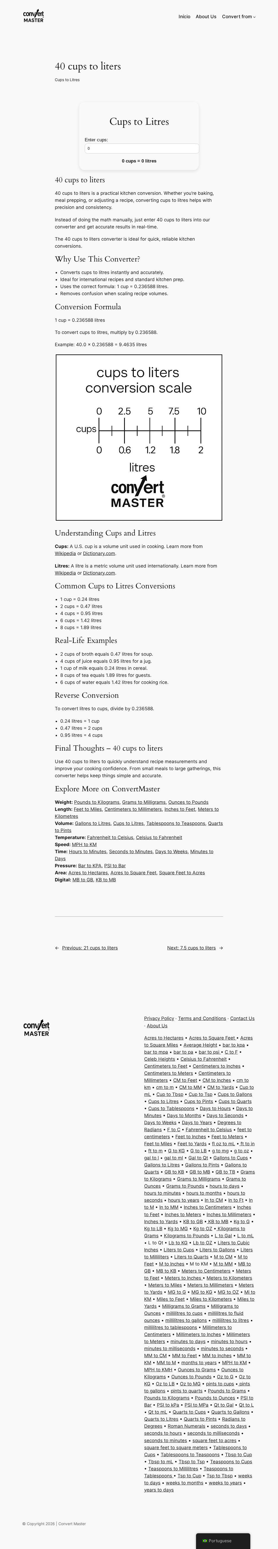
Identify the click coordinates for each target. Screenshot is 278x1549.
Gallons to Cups (230, 1158)
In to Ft (236, 1200)
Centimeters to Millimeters (133, 809)
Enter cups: (96, 139)
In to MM (168, 1207)
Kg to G (242, 1221)
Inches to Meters (183, 1214)
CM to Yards (220, 1087)
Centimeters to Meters (168, 1073)
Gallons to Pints (202, 1165)
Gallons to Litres (92, 823)
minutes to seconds (222, 1348)
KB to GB (193, 1221)
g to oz (241, 1150)
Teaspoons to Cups (231, 1461)
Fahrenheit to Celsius (110, 837)
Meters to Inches (184, 1278)
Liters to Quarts (191, 1257)
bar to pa (183, 1052)
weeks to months (184, 1483)
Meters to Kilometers (229, 1278)
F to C (173, 1129)
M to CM (223, 1257)
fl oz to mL (223, 1143)
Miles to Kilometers (211, 1299)
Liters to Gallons (217, 1249)
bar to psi (210, 1052)
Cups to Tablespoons (171, 1108)
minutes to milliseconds (169, 1348)
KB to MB (106, 879)
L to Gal (223, 1235)
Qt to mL (157, 1412)
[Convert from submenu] (254, 16)
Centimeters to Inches (217, 1066)
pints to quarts (187, 1391)
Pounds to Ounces (215, 1398)
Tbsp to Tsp (192, 1461)
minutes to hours (229, 1341)
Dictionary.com (99, 553)
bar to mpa (156, 1052)
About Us (157, 1025)
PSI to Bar (115, 865)
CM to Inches (217, 1080)
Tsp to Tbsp (220, 1475)
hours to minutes (162, 1193)
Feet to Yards (192, 1143)
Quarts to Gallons (230, 1412)
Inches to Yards (161, 1221)
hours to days (224, 1186)
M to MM (223, 1264)
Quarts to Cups (189, 1412)
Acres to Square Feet (133, 872)
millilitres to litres (230, 1320)
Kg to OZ (202, 1228)
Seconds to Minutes (131, 851)
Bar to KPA (90, 865)
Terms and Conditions (202, 1018)
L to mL (245, 1235)
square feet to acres (214, 1440)
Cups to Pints (198, 1101)
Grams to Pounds (185, 1186)
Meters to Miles (165, 1285)
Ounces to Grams (197, 1369)
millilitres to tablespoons (170, 1327)
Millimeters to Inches (198, 1334)
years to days (159, 1490)
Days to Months (184, 1115)
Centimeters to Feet (165, 1066)
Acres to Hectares (88, 872)
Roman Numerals (186, 1426)
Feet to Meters (227, 1136)
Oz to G (225, 1376)
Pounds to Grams (227, 1391)
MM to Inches (217, 1355)
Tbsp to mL (160, 1461)
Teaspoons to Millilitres (173, 1468)
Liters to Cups (179, 1249)
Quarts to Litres (161, 1419)
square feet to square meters (176, 1447)
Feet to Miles (88, 809)
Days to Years (197, 1122)
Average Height (200, 1045)
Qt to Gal (223, 1405)
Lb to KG (178, 1242)
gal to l (151, 1158)
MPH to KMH (158, 1369)
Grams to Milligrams (144, 802)
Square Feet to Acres (182, 872)
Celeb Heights (159, 1059)
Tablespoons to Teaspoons (175, 823)
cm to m (165, 1087)
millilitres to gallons (186, 1320)
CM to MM (190, 1087)
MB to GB (82, 879)
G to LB (198, 1150)
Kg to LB (153, 1228)
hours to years (183, 1200)
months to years (199, 1362)
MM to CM (155, 1355)
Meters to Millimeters (210, 1285)
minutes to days (188, 1341)
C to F (231, 1052)
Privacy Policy (159, 1018)
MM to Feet (184, 1355)
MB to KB (166, 1271)
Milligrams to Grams (184, 1306)
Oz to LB (165, 1384)
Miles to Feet (171, 1299)
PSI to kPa (168, 1405)
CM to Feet (185, 1080)
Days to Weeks (171, 851)
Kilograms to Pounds (186, 1235)
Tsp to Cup (189, 1475)
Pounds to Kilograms (96, 802)
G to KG (176, 1150)
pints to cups (220, 1384)
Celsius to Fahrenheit (159, 837)
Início (184, 16)
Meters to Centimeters (206, 1271)
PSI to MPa (196, 1405)
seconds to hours (163, 1433)
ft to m (155, 1150)
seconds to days (229, 1426)
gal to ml (173, 1158)
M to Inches (171, 1264)
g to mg (220, 1150)
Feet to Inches (190, 1136)
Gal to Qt (198, 1158)
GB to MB (199, 1172)
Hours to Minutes (87, 851)
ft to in (247, 1143)
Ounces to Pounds (188, 802)
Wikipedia (65, 553)
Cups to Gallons (235, 1094)
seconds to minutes (165, 1440)
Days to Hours (215, 1108)
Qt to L (246, 1405)
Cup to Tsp (200, 1094)
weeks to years (225, 1483)
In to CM (214, 1200)
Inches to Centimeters (208, 1207)
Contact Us (242, 1018)
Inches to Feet (180, 809)
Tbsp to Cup (238, 1454)
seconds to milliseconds (213, 1433)
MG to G (177, 1292)
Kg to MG (178, 1228)
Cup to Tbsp (169, 1094)
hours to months (204, 1193)
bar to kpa (234, 1045)
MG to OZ (228, 1292)
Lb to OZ (202, 1242)
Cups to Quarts (235, 1101)
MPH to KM (84, 844)
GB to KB (174, 1172)
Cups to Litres (67, 79)
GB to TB (225, 1172)
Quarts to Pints (200, 1419)
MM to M (166, 1362)
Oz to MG (190, 1384)
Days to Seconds (225, 1115)
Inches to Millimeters (229, 1214)
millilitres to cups (184, 1313)
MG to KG (201, 1292)
